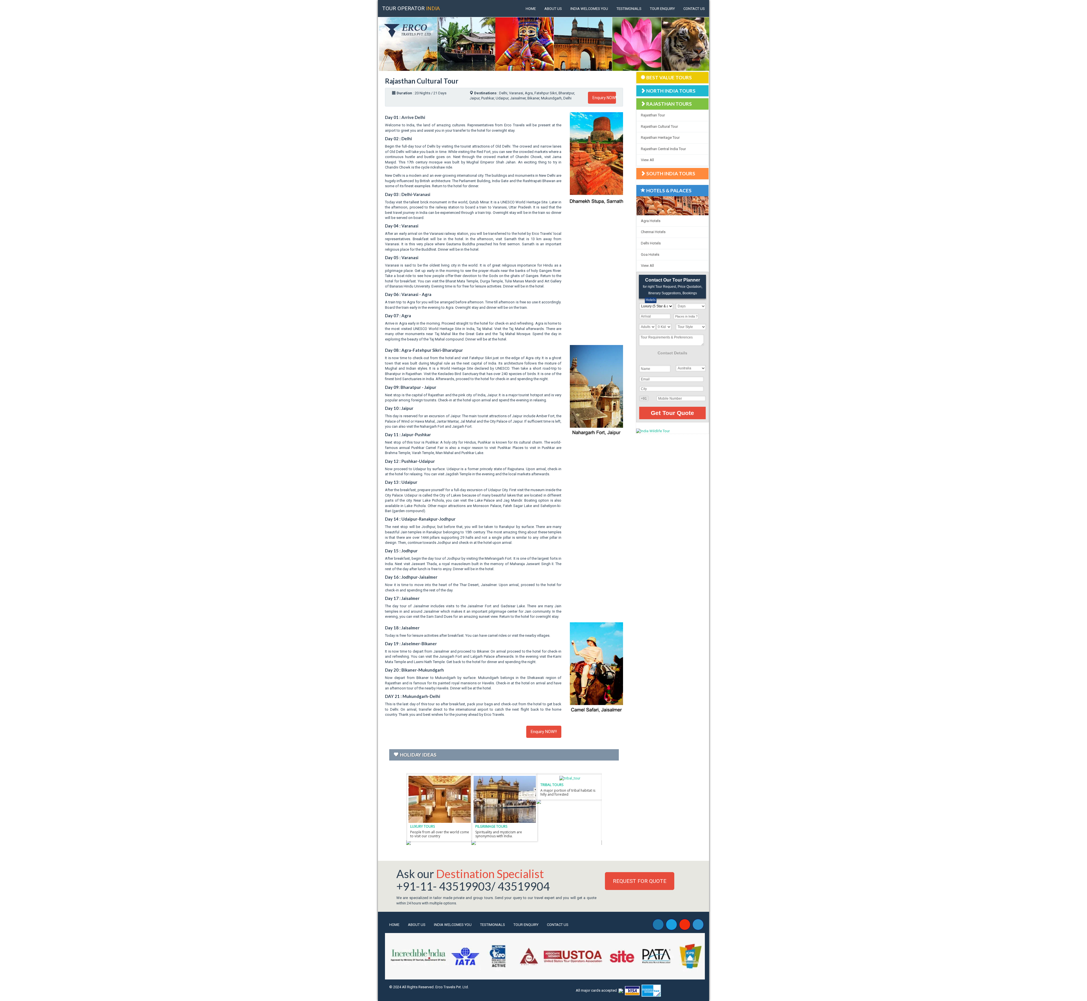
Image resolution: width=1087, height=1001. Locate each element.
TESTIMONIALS (629, 9)
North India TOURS (671, 91)
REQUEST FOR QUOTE (639, 881)
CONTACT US (694, 9)
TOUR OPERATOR (411, 8)
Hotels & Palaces (669, 190)
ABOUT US (553, 9)
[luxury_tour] (570, 799)
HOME (531, 9)
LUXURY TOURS (553, 826)
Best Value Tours (669, 77)
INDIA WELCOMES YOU (589, 9)
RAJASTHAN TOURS (669, 104)
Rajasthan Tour (653, 115)
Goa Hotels (650, 254)
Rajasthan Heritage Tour (660, 137)
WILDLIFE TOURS (424, 826)
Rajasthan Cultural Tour (659, 126)
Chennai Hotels (653, 232)
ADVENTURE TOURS (491, 826)
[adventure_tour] (505, 799)
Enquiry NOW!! (604, 97)
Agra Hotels (650, 221)
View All (647, 160)
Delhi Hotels (651, 243)
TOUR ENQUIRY (662, 9)
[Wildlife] (440, 799)
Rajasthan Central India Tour (663, 149)
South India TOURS (670, 173)
